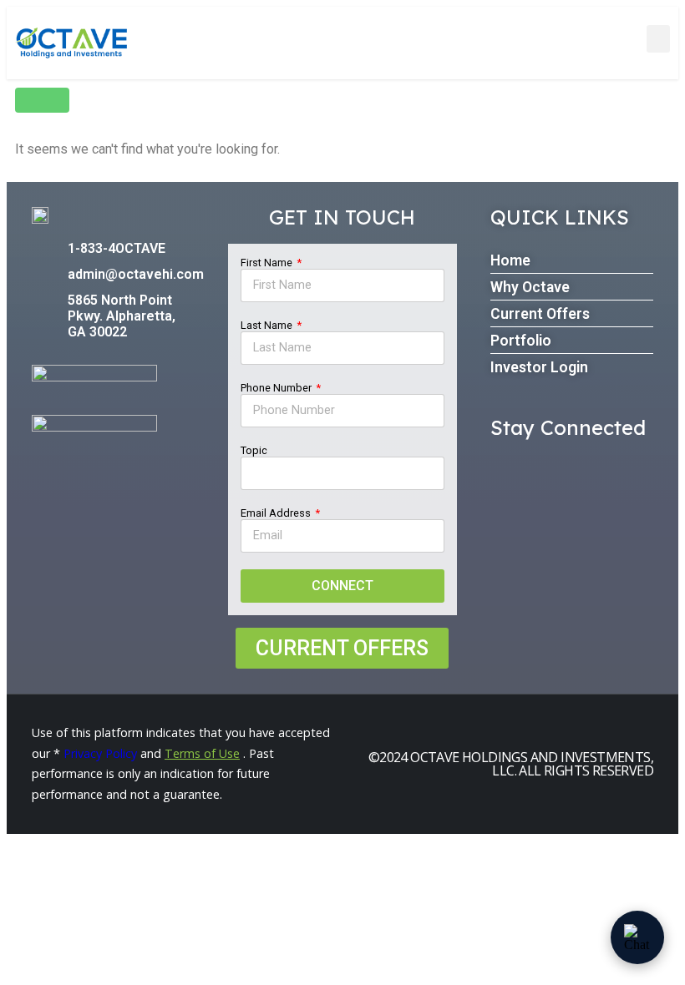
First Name (268, 262)
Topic (254, 450)
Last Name (268, 325)
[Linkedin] (546, 468)
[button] (658, 39)
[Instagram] (588, 468)
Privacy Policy (100, 753)
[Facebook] (505, 468)
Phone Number (277, 387)
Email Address (277, 513)
